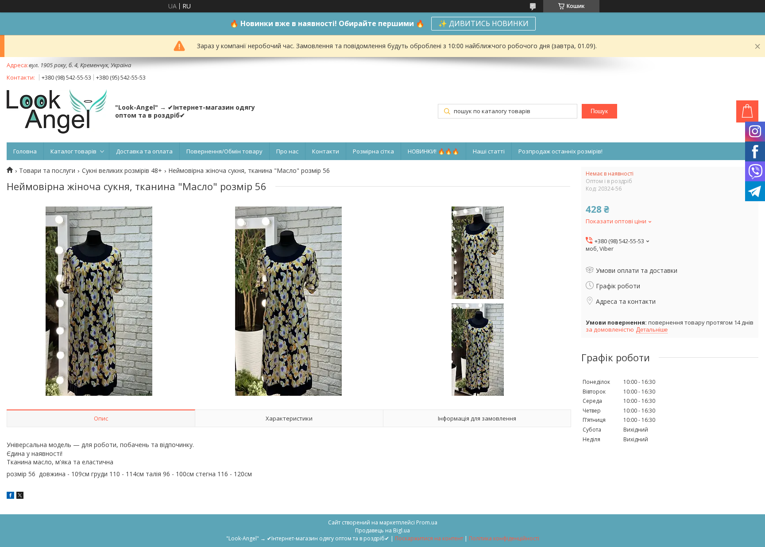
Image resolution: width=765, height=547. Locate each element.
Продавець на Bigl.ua (382, 530)
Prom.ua (426, 522)
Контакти (325, 151)
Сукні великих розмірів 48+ (122, 171)
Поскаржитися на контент (429, 538)
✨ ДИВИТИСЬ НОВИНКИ (483, 23)
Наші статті (489, 151)
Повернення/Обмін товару (224, 151)
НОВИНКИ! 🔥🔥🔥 (433, 151)
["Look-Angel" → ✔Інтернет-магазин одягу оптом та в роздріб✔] (57, 112)
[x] (19, 496)
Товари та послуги (47, 171)
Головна (25, 151)
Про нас (287, 151)
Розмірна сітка (373, 151)
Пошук (599, 111)
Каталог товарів (73, 151)
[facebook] (10, 496)
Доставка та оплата (144, 151)
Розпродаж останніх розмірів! (560, 151)
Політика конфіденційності (504, 538)
